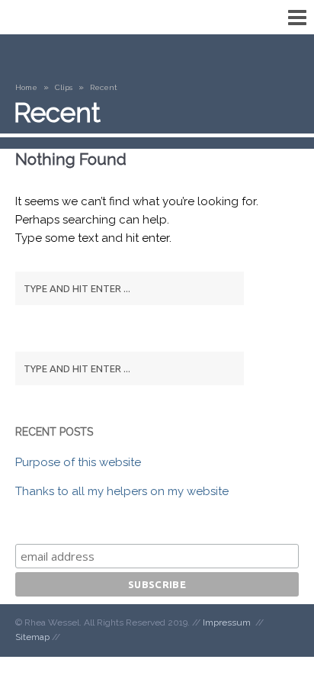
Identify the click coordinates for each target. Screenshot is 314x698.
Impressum (227, 622)
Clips (63, 87)
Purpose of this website (78, 462)
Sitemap (32, 637)
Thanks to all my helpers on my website (122, 491)
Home (26, 87)
